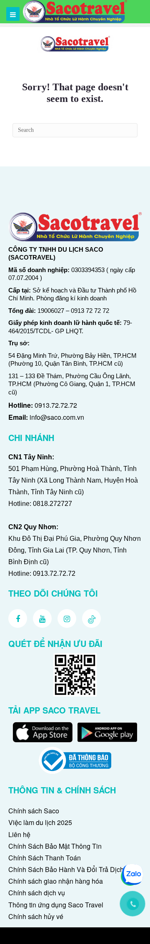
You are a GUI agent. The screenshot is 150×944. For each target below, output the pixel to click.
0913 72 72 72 (90, 310)
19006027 (51, 310)
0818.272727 (52, 503)
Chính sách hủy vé (35, 916)
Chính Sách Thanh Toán (44, 857)
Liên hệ (19, 834)
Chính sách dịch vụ (36, 892)
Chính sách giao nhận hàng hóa (55, 881)
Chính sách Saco (33, 810)
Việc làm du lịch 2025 (40, 822)
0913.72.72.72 (56, 405)
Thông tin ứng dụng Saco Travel (55, 904)
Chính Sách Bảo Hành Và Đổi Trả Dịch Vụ (70, 869)
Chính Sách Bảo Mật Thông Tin (55, 846)
